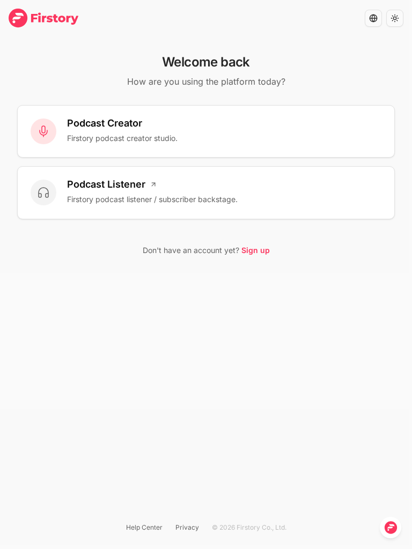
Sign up (255, 250)
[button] (373, 18)
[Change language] (373, 18)
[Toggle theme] (394, 18)
